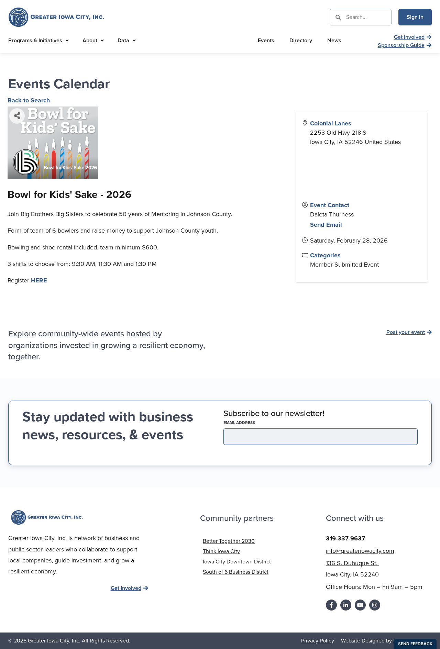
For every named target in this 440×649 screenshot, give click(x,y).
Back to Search (29, 100)
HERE (39, 280)
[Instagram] (374, 605)
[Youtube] (360, 605)
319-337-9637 (345, 538)
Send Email (326, 224)
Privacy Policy (317, 641)
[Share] (17, 116)
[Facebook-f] (331, 605)
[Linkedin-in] (345, 605)
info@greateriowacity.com (360, 550)
